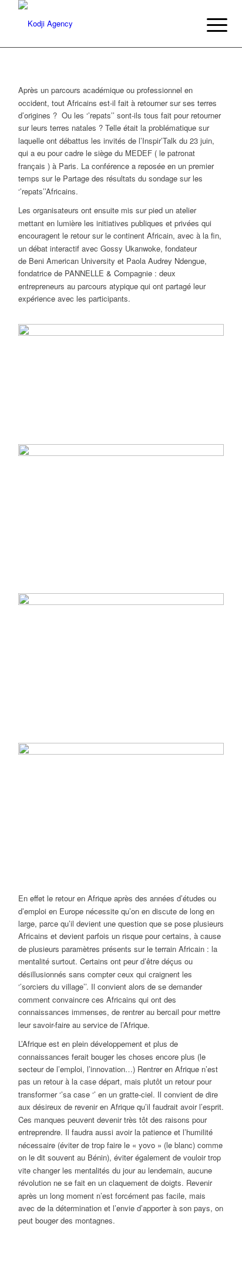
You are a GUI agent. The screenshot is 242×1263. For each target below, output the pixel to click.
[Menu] (208, 24)
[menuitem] (208, 24)
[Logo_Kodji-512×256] (100, 23)
